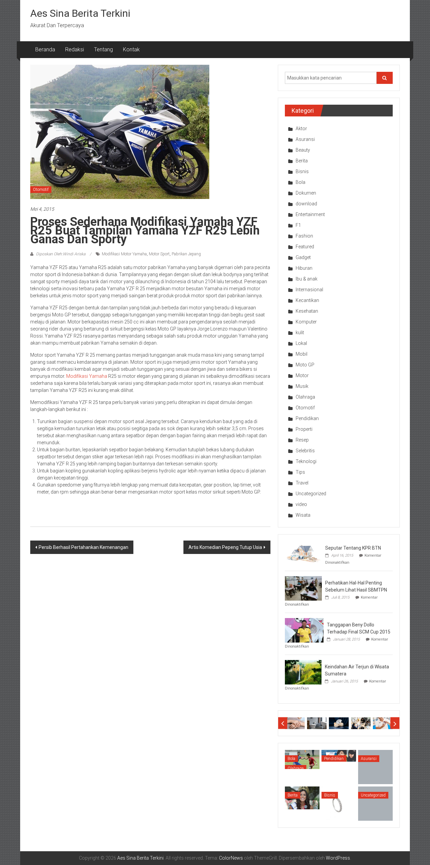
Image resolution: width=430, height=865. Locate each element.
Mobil (301, 354)
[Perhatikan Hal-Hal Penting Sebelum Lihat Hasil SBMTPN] (303, 588)
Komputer (306, 321)
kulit (300, 332)
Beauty (303, 150)
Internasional (309, 289)
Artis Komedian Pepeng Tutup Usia (225, 547)
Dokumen (306, 193)
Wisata (303, 515)
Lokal (301, 343)
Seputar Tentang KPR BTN (353, 548)
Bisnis (302, 171)
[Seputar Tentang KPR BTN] (303, 553)
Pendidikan (307, 418)
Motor (302, 375)
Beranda (45, 49)
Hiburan (304, 268)
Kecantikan (307, 300)
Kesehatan (307, 311)
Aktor (301, 128)
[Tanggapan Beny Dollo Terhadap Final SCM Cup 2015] (304, 629)
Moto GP (305, 364)
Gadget (303, 257)
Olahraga (305, 397)
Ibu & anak (306, 279)
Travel (302, 483)
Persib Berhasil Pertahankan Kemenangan (83, 547)
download (306, 203)
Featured (305, 246)
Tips (300, 472)
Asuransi (305, 139)
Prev (282, 723)
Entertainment (310, 214)
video (301, 504)
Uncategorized (311, 493)
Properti (304, 429)
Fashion (304, 236)
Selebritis (305, 450)
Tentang (103, 49)
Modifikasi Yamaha (86, 376)
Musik (302, 386)
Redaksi (74, 49)
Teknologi (306, 461)
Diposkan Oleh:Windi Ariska (60, 254)
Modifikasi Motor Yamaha (124, 254)
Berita (302, 160)
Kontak (131, 49)
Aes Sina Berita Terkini (80, 13)
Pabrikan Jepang (186, 254)
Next (394, 723)
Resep (302, 440)
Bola (300, 182)
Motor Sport (159, 254)
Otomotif (41, 189)
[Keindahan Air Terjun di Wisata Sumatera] (303, 671)
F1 (298, 225)
